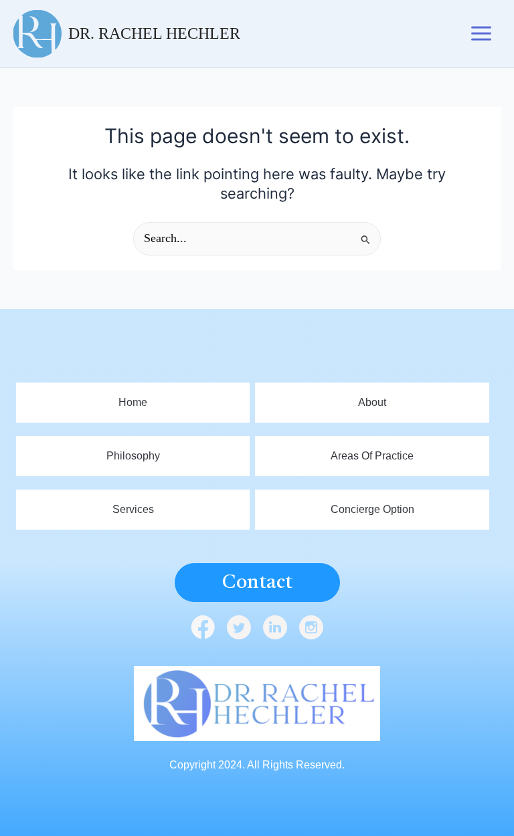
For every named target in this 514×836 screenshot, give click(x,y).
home (132, 402)
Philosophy (133, 455)
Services (133, 509)
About (372, 402)
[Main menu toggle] (481, 34)
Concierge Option (372, 509)
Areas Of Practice (372, 455)
